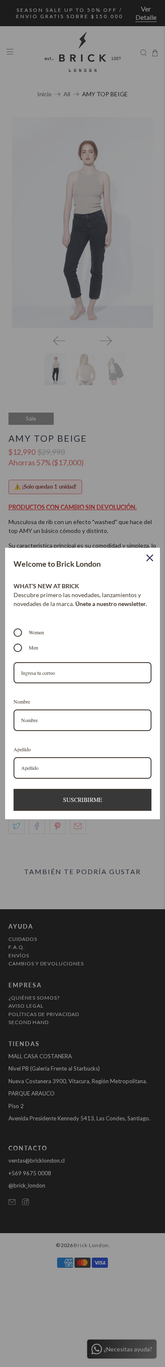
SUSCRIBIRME (82, 800)
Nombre (22, 701)
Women (36, 632)
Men (33, 647)
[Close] (150, 558)
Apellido (22, 749)
